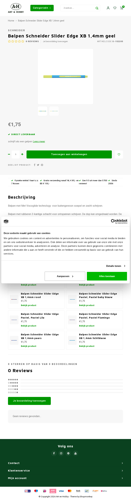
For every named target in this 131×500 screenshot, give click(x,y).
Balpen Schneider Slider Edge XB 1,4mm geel (41, 20)
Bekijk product (28, 284)
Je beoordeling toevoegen (55, 41)
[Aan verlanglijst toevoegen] (119, 154)
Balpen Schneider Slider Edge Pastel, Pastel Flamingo (98, 315)
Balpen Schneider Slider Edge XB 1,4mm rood (40, 295)
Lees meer (39, 141)
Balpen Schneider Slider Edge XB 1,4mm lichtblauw (98, 336)
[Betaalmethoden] (27, 491)
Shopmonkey (86, 496)
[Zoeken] (97, 8)
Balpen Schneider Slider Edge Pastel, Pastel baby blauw (98, 295)
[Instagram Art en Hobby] (61, 453)
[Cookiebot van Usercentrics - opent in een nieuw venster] (113, 221)
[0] (121, 8)
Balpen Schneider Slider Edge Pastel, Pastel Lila (40, 315)
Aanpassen (63, 276)
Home (11, 20)
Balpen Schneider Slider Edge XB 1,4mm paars (40, 336)
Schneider (16, 30)
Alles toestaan (107, 276)
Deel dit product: (19, 165)
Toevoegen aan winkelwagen (69, 154)
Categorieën (40, 8)
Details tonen (113, 266)
